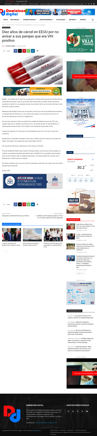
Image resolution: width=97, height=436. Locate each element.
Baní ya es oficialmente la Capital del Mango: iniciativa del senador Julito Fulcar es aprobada (80, 332)
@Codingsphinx (37, 430)
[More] (37, 51)
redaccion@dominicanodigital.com (46, 423)
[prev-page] (3, 251)
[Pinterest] (24, 51)
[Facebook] (86, 4)
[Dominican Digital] (3, 46)
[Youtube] (94, 4)
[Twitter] (89, 4)
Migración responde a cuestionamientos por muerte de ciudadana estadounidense (80, 324)
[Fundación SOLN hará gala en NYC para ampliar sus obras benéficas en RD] (53, 234)
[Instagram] (91, 4)
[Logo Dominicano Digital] (13, 12)
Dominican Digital (10, 46)
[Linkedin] (33, 51)
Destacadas (5, 240)
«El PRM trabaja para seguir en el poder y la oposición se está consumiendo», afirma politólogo (80, 340)
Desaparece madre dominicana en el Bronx (15, 216)
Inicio (3, 25)
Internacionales (10, 25)
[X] (20, 51)
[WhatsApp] (29, 51)
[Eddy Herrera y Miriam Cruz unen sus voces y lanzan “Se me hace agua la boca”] (70, 226)
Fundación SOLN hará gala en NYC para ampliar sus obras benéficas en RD (53, 245)
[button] (92, 19)
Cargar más (80, 273)
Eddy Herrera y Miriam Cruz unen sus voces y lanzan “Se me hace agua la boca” (85, 226)
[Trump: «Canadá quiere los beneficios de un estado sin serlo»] (11, 234)
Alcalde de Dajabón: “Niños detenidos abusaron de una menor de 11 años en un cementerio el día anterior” (79, 348)
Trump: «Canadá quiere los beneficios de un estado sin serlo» (84, 236)
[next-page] (6, 251)
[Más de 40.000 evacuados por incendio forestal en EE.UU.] (32, 234)
